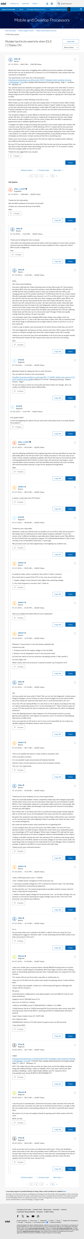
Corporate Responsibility (26, 1211)
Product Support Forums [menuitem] (58, 9)
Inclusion (39, 1211)
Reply (70, 162)
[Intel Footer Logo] (7, 1221)
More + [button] (35, 3)
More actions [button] (69, 47)
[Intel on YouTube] (33, 1216)
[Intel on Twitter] (23, 1216)
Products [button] (14, 3)
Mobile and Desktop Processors (46, 30)
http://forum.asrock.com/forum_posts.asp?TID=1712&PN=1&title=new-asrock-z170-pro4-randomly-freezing (43, 378)
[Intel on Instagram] (38, 1216)
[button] (74, 59)
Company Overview (24, 1209)
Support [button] (25, 3)
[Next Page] (56, 175)
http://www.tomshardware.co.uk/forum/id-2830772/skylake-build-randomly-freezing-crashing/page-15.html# (44, 1059)
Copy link (57, 220)
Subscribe (70, 41)
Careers (64, 1209)
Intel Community (10, 30)
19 (52, 176)
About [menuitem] (21, 9)
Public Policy (49, 1211)
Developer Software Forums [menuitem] (36, 9)
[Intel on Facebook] (17, 1216)
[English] (51, 3)
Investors (56, 1209)
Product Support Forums (26, 30)
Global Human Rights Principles (31, 1231)
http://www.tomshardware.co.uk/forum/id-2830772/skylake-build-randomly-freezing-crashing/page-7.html (40, 81)
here (64, 1191)
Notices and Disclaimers (65, 1228)
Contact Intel (37, 1209)
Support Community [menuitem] (8, 9)
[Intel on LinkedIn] (28, 1216)
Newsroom (47, 1209)
